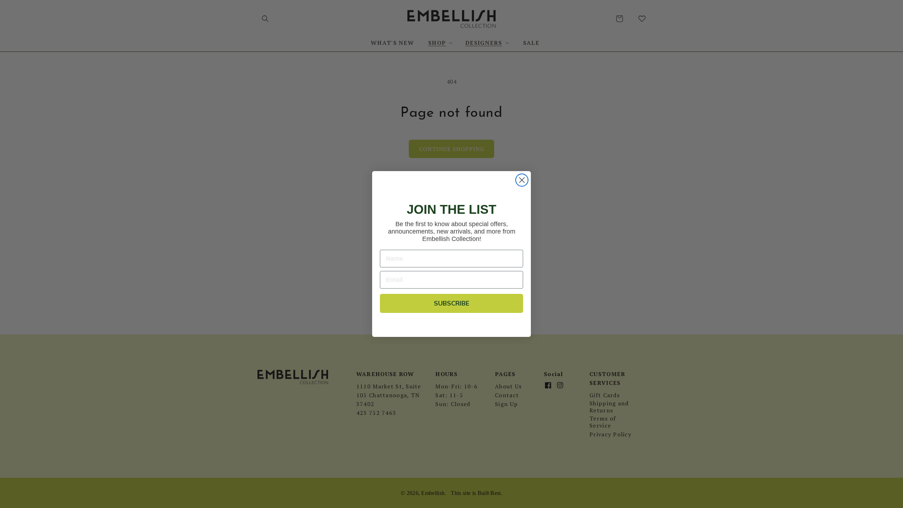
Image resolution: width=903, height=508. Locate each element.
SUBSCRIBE (451, 303)
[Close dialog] (522, 180)
